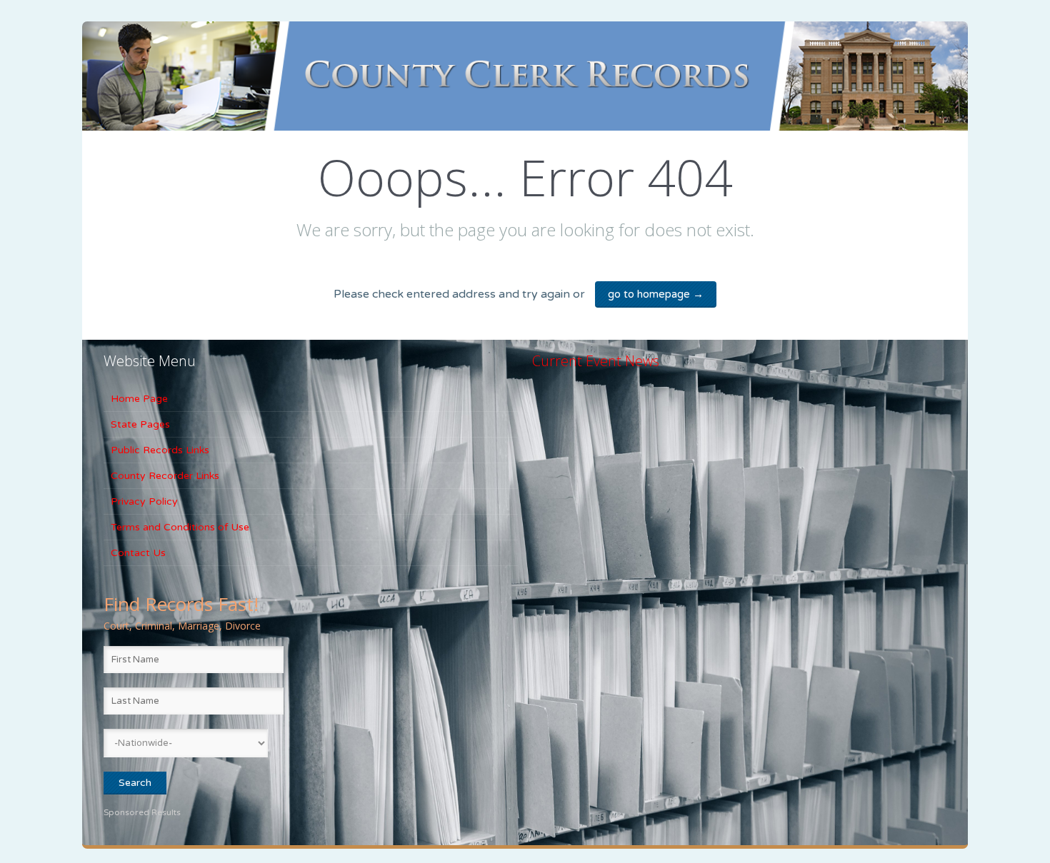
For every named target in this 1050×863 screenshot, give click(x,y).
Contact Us (138, 553)
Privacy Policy (144, 501)
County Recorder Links (165, 476)
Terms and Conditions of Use (180, 527)
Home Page (139, 399)
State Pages (140, 424)
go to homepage (656, 294)
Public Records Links (160, 450)
